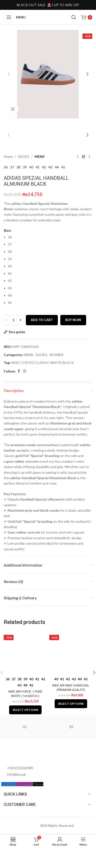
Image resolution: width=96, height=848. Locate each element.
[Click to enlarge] (12, 109)
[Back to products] (83, 157)
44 (57, 167)
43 (50, 167)
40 (31, 167)
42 (44, 167)
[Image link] (28, 754)
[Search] (74, 17)
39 (25, 167)
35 (25, 727)
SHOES (23, 156)
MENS (39, 156)
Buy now (73, 320)
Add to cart (42, 320)
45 (63, 167)
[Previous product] (77, 157)
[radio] (50, 237)
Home (8, 156)
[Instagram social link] (25, 371)
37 (12, 167)
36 (6, 167)
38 (18, 167)
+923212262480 (20, 768)
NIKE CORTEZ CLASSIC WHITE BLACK (42, 362)
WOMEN (56, 355)
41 (38, 167)
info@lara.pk (16, 774)
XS (71, 727)
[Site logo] (48, 17)
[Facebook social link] (19, 371)
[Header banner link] (48, 5)
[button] (9, 74)
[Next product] (89, 157)
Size (7, 230)
